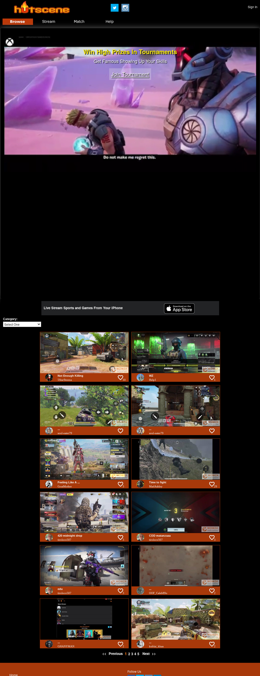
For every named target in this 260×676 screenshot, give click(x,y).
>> (154, 653)
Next (146, 653)
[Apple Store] (179, 312)
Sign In (252, 7)
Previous (116, 653)
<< (104, 653)
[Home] (42, 12)
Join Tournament (130, 74)
